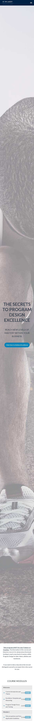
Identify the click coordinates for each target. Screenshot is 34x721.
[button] (31, 2)
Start (28, 692)
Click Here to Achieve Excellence (17, 345)
